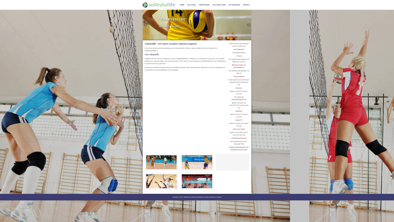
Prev (145, 25)
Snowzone (238, 88)
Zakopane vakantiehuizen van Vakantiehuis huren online (239, 148)
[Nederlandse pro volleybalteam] (161, 162)
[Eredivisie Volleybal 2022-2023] (232, 162)
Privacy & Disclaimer (210, 197)
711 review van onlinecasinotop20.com (238, 98)
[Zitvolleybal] (197, 181)
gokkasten (239, 111)
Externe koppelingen (197, 197)
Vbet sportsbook (239, 76)
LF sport (239, 56)
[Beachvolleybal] (197, 162)
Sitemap (219, 197)
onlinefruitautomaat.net (238, 138)
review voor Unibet (239, 129)
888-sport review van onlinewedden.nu (239, 66)
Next (248, 25)
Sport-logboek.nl (239, 49)
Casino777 (238, 120)
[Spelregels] (161, 181)
